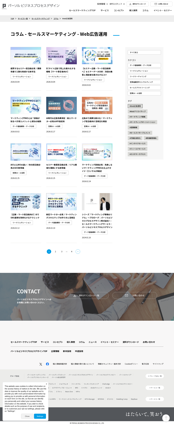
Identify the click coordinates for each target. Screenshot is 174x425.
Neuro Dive (69, 391)
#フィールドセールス (137, 149)
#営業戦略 (133, 127)
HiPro (78, 391)
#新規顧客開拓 (151, 138)
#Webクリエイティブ (138, 111)
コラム (145, 10)
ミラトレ (59, 391)
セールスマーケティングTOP (82, 10)
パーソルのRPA (50, 399)
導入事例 (133, 10)
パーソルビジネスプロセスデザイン (81, 375)
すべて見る (134, 52)
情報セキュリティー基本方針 (109, 364)
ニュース (93, 341)
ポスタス (110, 399)
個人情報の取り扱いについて (82, 364)
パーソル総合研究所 (58, 377)
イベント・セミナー (163, 10)
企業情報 (55, 351)
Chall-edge (106, 384)
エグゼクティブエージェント (62, 388)
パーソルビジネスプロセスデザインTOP (29, 351)
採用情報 (101, 3)
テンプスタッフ (50, 384)
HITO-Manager (90, 399)
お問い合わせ (138, 295)
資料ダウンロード (131, 341)
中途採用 (79, 351)
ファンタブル (76, 384)
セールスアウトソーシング (140, 87)
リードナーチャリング (138, 76)
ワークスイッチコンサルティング (70, 399)
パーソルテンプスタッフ (57, 375)
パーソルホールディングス (36, 375)
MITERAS (101, 399)
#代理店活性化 (135, 138)
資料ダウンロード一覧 (89, 295)
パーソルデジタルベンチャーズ (38, 377)
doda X (108, 388)
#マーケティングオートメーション (142, 122)
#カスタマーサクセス (137, 154)
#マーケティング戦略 (137, 117)
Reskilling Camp (122, 399)
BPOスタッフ (116, 3)
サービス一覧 (23, 18)
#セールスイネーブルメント (140, 133)
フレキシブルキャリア (91, 384)
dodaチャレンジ (96, 388)
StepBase (134, 399)
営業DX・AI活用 (54, 126)
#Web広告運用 (135, 106)
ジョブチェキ (63, 384)
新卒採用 (67, 351)
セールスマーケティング (41, 18)
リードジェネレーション (22, 76)
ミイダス (84, 388)
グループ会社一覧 (156, 376)
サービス (105, 10)
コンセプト (119, 10)
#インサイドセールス (137, 143)
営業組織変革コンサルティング (141, 82)
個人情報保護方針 (60, 364)
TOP (12, 18)
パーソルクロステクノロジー (106, 375)
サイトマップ (158, 364)
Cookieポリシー (131, 364)
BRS (76, 388)
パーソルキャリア (125, 375)
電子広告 (145, 364)
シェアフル (49, 391)
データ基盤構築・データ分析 (23, 126)
